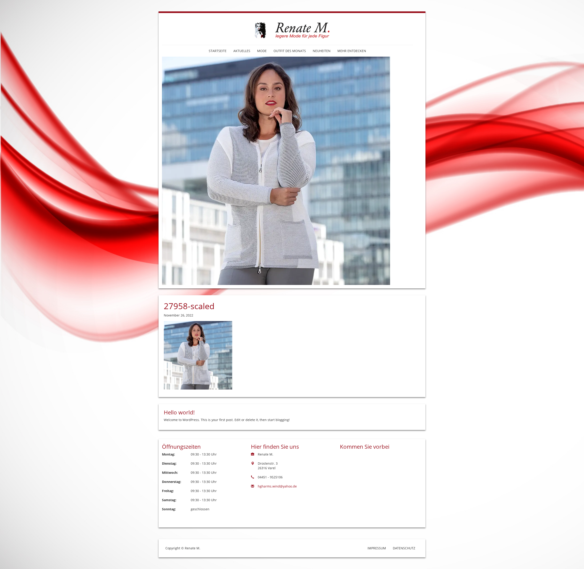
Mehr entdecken (351, 51)
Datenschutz (404, 548)
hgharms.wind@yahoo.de (277, 486)
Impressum (377, 548)
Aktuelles (241, 51)
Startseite (218, 51)
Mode (262, 51)
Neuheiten (322, 51)
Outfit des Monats (290, 51)
